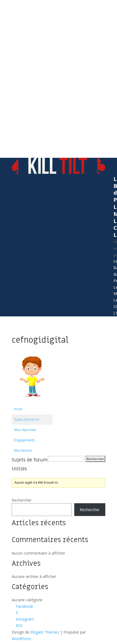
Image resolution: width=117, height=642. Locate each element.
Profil (18, 409)
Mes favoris (23, 450)
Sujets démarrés (26, 419)
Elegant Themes (44, 632)
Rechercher (22, 500)
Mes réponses (25, 429)
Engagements (24, 440)
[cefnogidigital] (32, 401)
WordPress (21, 638)
